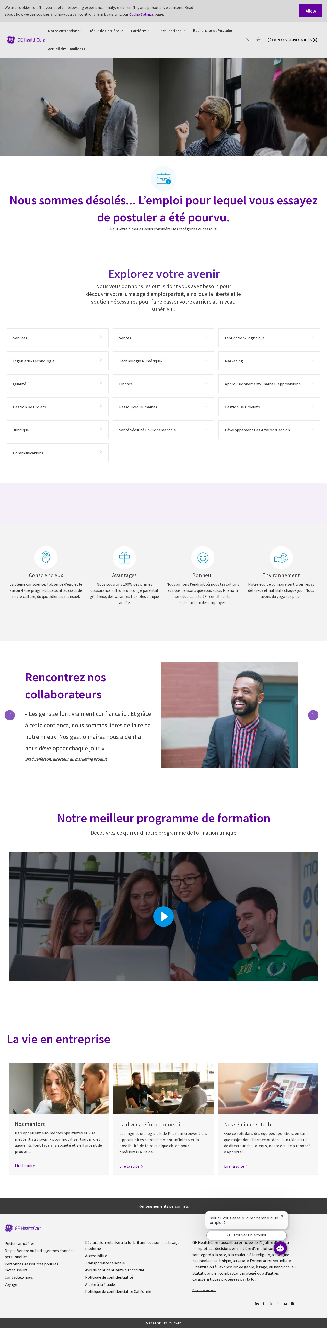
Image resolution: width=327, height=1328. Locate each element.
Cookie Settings (141, 14)
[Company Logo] (26, 39)
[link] (27, 1166)
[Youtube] (285, 1304)
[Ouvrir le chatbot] (280, 1248)
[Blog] (278, 1304)
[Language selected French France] (258, 39)
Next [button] (313, 715)
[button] (247, 39)
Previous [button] (10, 715)
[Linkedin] (256, 1304)
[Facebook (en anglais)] (264, 1304)
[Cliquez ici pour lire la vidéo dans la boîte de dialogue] (163, 916)
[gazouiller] (271, 1304)
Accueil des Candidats (66, 49)
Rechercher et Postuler (212, 30)
